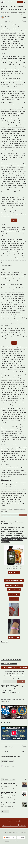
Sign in (25, 2)
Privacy (14, 832)
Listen (24, 17)
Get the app (21, 837)
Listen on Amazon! (9, 663)
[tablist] (7, 761)
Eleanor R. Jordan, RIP (8, 803)
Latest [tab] (6, 779)
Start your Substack (10, 837)
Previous (6, 751)
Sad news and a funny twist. (8, 795)
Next (23, 751)
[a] (24, 785)
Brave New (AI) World (8, 783)
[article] (14, 785)
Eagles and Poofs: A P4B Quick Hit (8, 793)
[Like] (2, 21)
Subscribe (19, 2)
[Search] (25, 779)
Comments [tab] (4, 761)
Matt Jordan (7, 16)
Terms (18, 832)
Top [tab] (3, 779)
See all (4, 811)
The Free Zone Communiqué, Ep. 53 (10, 785)
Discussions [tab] (12, 779)
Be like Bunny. (4, 804)
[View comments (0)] (6, 21)
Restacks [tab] (11, 761)
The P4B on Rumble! (11, 659)
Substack (7, 841)
